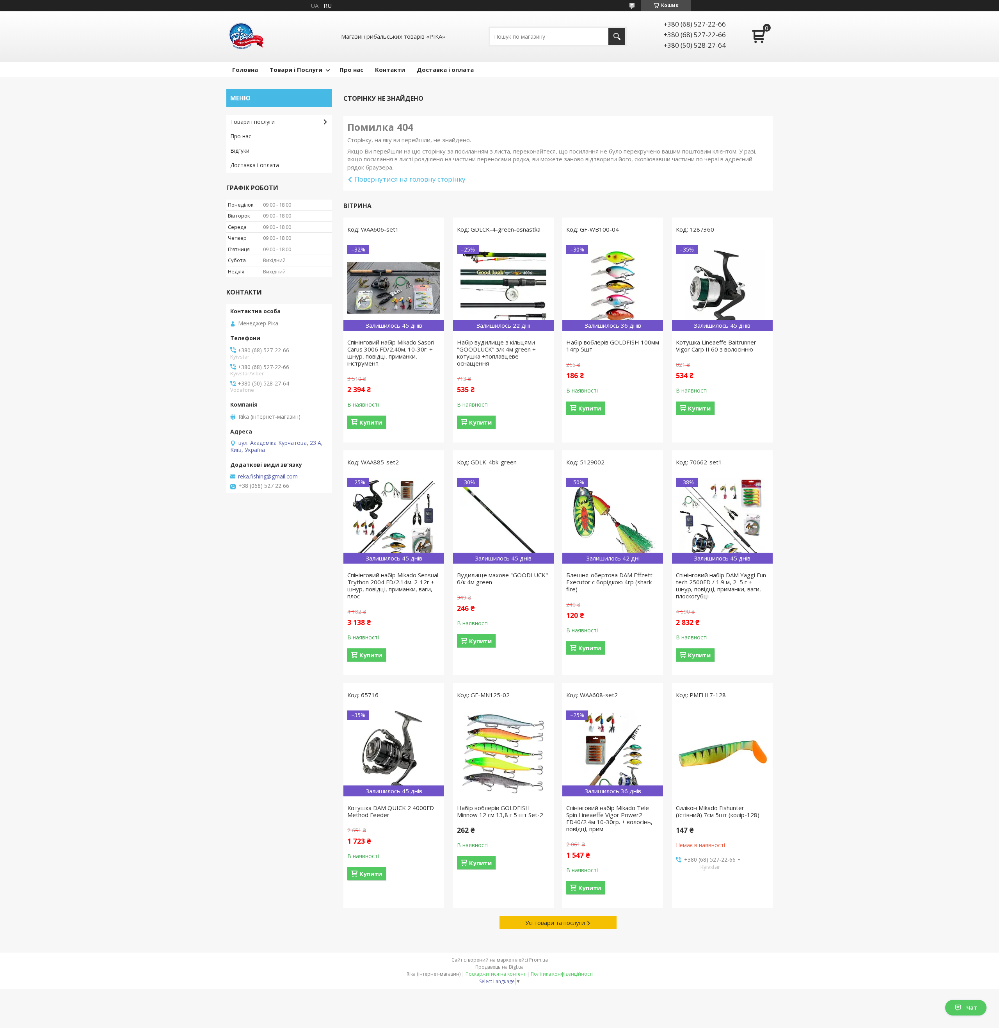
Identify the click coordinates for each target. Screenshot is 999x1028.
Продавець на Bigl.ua (499, 967)
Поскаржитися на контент (496, 974)
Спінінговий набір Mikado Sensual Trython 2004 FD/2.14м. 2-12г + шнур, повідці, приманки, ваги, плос (392, 585)
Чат (971, 1007)
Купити (370, 422)
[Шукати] (616, 36)
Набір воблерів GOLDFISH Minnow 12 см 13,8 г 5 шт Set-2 (500, 811)
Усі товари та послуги (555, 922)
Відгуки (239, 150)
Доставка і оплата (445, 69)
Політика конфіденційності (562, 974)
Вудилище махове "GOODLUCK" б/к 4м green (502, 578)
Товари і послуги (252, 121)
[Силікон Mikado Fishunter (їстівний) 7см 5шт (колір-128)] (722, 753)
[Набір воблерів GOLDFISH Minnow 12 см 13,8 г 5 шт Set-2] (503, 753)
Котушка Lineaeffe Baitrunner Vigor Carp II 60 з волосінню (716, 346)
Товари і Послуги (296, 69)
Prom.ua (538, 960)
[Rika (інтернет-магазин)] (245, 36)
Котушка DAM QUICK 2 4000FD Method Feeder (390, 811)
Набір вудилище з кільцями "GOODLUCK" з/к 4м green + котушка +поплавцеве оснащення (496, 353)
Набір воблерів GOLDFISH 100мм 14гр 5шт (612, 346)
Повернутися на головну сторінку (410, 179)
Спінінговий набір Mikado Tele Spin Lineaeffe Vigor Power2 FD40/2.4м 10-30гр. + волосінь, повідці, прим (609, 818)
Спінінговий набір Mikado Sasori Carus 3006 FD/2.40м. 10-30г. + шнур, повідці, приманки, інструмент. (390, 353)
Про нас (351, 69)
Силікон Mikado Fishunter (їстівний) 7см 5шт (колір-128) (717, 811)
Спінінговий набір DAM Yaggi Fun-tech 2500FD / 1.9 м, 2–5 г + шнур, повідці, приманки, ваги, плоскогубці (722, 585)
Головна (245, 69)
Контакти (390, 69)
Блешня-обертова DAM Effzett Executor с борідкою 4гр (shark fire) (609, 582)
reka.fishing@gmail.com (268, 476)
